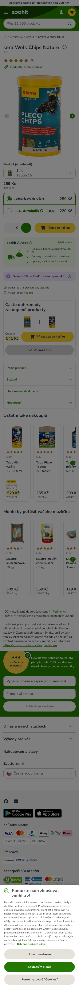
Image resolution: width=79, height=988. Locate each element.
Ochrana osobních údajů (31, 944)
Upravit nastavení (40, 954)
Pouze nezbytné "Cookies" (39, 979)
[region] (39, 936)
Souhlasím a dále (39, 967)
